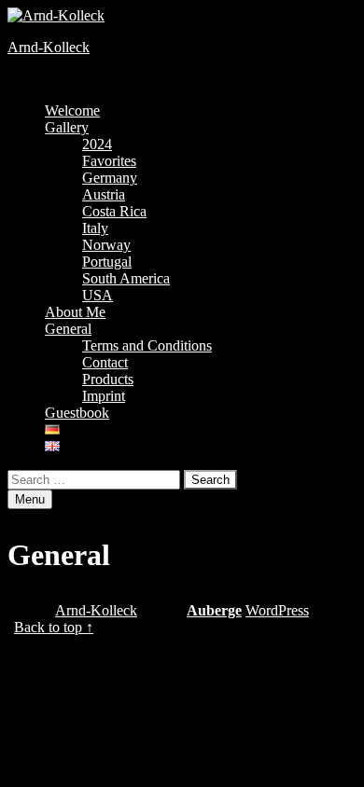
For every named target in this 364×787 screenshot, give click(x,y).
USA (97, 295)
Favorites (109, 161)
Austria (103, 194)
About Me (75, 312)
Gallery (67, 127)
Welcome (72, 110)
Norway (106, 245)
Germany (109, 178)
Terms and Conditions (147, 345)
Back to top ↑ (53, 627)
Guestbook (77, 413)
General (68, 329)
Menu (30, 499)
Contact (105, 362)
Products (107, 379)
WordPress (277, 610)
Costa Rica (114, 211)
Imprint (103, 396)
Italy (95, 228)
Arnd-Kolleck (48, 47)
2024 (97, 144)
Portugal (107, 261)
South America (126, 278)
